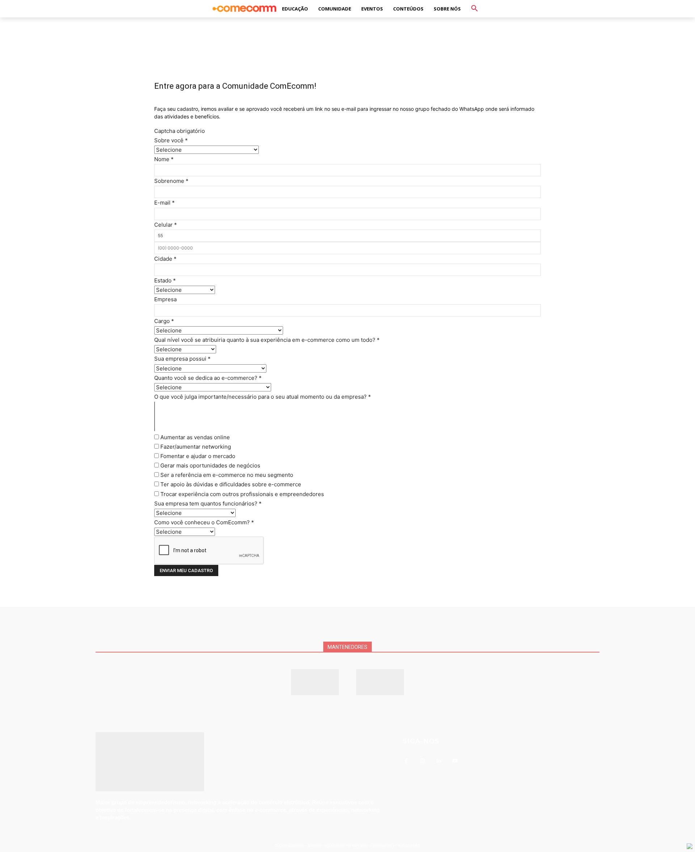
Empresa (165, 299)
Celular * (165, 224)
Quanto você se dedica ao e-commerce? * (208, 377)
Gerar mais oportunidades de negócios (209, 465)
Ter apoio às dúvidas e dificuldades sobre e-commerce (230, 484)
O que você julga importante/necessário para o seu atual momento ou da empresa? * (262, 396)
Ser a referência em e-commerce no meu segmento (226, 474)
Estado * (165, 280)
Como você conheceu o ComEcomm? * (204, 522)
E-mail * (164, 202)
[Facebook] (406, 761)
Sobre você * (171, 140)
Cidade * (165, 258)
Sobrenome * (171, 180)
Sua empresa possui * (182, 358)
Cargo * (164, 321)
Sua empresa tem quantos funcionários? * (208, 503)
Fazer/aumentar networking (195, 446)
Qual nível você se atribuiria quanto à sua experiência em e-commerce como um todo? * (267, 339)
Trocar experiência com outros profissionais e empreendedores (241, 494)
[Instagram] (422, 761)
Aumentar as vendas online (194, 437)
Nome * (164, 159)
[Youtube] (454, 761)
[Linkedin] (438, 761)
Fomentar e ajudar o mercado (197, 456)
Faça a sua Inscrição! (408, 12)
